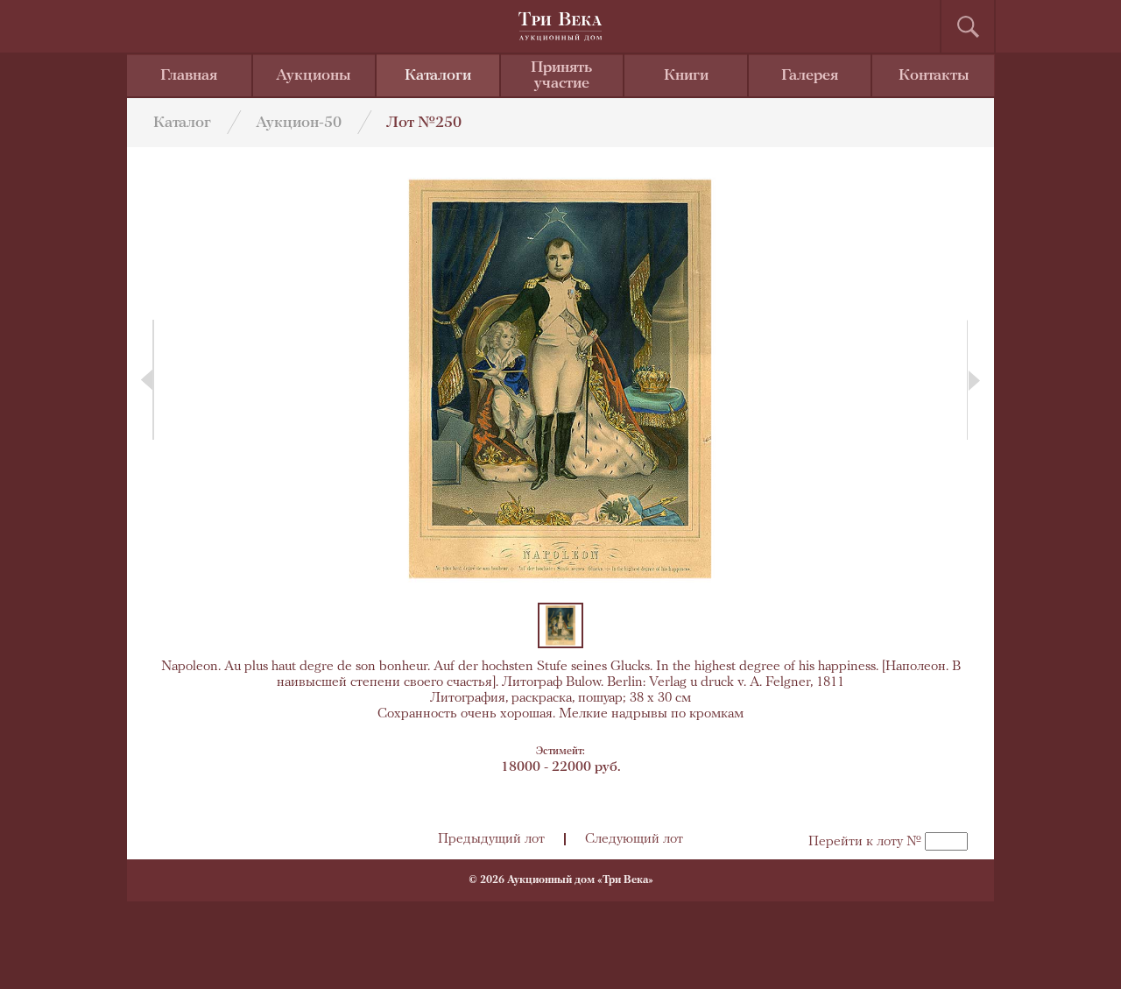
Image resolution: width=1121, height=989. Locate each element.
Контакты (934, 76)
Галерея (809, 76)
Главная (188, 76)
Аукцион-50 (299, 123)
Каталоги (438, 76)
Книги (686, 76)
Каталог (182, 123)
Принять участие (561, 76)
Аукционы (313, 76)
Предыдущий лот (491, 839)
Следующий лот (634, 839)
